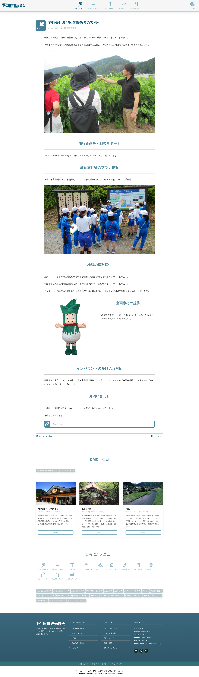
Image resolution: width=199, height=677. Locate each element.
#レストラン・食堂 (131, 591)
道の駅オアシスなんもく (48, 508)
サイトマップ (117, 664)
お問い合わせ (56, 424)
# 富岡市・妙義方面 (132, 596)
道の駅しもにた (77, 633)
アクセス (75, 648)
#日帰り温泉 (155, 591)
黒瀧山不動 (86, 508)
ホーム (50, 28)
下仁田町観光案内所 (79, 628)
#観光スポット (61, 596)
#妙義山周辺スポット (78, 596)
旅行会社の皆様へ (65, 470)
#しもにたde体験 (42, 591)
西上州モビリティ (110, 648)
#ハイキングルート (57, 600)
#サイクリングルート (75, 600)
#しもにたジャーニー (44, 596)
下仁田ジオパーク (110, 628)
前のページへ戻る (45, 436)
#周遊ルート (40, 600)
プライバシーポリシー (100, 664)
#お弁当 (117, 591)
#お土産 (107, 591)
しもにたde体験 (110, 633)
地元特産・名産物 (78, 643)
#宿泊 (144, 591)
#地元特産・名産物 (93, 591)
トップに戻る (158, 436)
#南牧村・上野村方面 (151, 596)
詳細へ (55, 532)
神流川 (128, 508)
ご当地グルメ (76, 638)
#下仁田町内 (95, 596)
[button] (79, 5)
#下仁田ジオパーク (60, 591)
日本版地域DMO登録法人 (45, 470)
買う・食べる (109, 638)
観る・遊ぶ (108, 643)
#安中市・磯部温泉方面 (112, 596)
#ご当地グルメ (76, 591)
